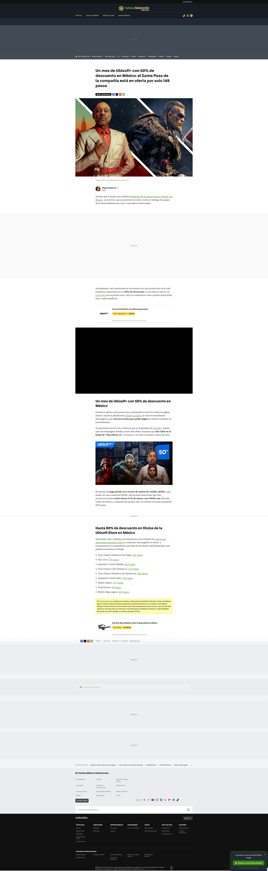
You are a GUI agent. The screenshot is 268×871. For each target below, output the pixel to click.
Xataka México (81, 854)
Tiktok (184, 15)
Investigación (80, 779)
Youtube (152, 799)
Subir (186, 818)
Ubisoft (125, 641)
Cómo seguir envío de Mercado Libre (131, 765)
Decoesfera (165, 831)
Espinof (112, 831)
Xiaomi (133, 56)
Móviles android (121, 791)
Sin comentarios (104, 94)
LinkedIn (173, 799)
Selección (134, 8)
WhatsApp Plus (151, 765)
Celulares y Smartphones (101, 786)
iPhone (176, 56)
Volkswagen (152, 56)
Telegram (191, 15)
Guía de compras (92, 15)
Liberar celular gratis (181, 765)
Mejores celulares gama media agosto (103, 765)
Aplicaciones (120, 785)
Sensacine (113, 828)
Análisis (99, 779)
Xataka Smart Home (80, 837)
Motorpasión (149, 828)
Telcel (118, 795)
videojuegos (135, 641)
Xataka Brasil (80, 857)
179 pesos (133, 568)
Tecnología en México (103, 791)
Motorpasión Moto (151, 831)
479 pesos (114, 559)
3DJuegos (96, 828)
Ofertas (78, 15)
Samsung (125, 56)
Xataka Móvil (80, 831)
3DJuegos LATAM (98, 854)
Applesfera (79, 834)
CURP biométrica (165, 765)
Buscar (188, 810)
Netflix (161, 56)
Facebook (113, 94)
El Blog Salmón (184, 828)
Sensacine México (116, 854)
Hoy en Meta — (122, 627)
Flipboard (120, 94)
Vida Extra (96, 831)
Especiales (80, 785)
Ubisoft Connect (133, 415)
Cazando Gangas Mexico (122, 780)
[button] (110, 187)
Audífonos (142, 56)
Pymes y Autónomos (183, 832)
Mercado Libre (108, 15)
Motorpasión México (149, 855)
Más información (149, 869)
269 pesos (124, 591)
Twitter (117, 94)
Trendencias (166, 828)
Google (168, 56)
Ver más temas (82, 801)
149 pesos (100, 295)
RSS (165, 799)
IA (118, 56)
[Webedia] (188, 1)
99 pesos (116, 587)
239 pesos (142, 573)
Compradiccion (167, 834)
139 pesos (137, 555)
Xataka (78, 828)
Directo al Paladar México (133, 855)
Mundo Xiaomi (80, 841)
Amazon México (124, 15)
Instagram (187, 15)
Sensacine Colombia (113, 858)
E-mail (123, 94)
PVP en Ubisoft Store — (123, 314)
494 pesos (130, 564)
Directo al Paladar (133, 828)
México (78, 795)
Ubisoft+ (157, 428)
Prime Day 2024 (81, 791)
